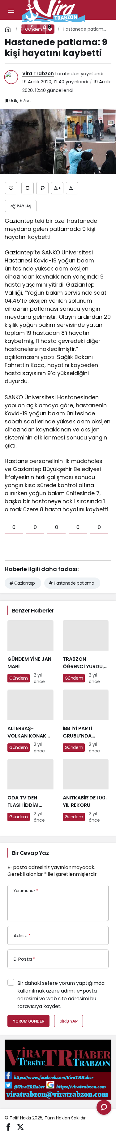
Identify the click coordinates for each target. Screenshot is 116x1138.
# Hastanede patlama (71, 583)
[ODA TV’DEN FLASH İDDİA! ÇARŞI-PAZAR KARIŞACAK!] (30, 791)
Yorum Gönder (28, 1021)
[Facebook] (8, 1126)
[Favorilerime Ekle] (27, 188)
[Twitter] (20, 1126)
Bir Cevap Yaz (30, 853)
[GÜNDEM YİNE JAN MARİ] (30, 652)
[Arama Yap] (7, 27)
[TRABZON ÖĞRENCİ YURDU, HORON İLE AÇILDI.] (86, 652)
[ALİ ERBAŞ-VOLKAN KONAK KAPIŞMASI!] (30, 722)
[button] (20, 27)
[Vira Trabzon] (53, 10)
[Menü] (11, 11)
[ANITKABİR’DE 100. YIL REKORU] (86, 791)
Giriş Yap (68, 1021)
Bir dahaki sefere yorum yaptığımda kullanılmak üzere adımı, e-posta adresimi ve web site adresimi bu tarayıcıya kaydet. (61, 995)
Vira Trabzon (38, 73)
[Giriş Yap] (32, 27)
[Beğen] (11, 188)
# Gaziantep (22, 583)
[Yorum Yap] (42, 188)
